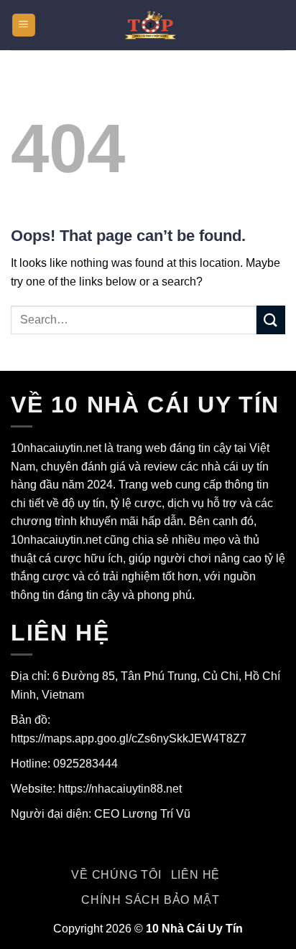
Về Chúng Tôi (116, 875)
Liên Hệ (196, 875)
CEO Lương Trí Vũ (142, 814)
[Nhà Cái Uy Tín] (148, 25)
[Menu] (23, 25)
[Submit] (270, 320)
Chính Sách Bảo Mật (150, 900)
